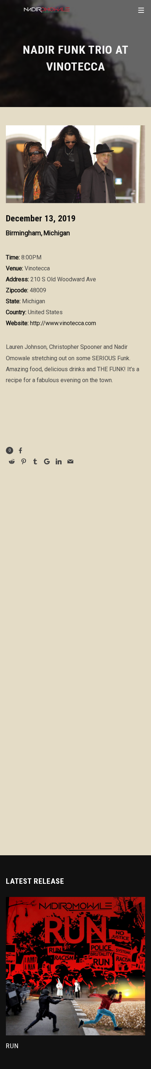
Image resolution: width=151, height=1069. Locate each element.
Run (12, 1046)
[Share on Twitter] (84, 451)
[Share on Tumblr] (35, 461)
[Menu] (141, 10)
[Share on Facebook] (20, 450)
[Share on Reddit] (12, 461)
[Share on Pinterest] (23, 461)
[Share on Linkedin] (59, 461)
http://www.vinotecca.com (63, 323)
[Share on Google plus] (47, 461)
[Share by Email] (70, 461)
